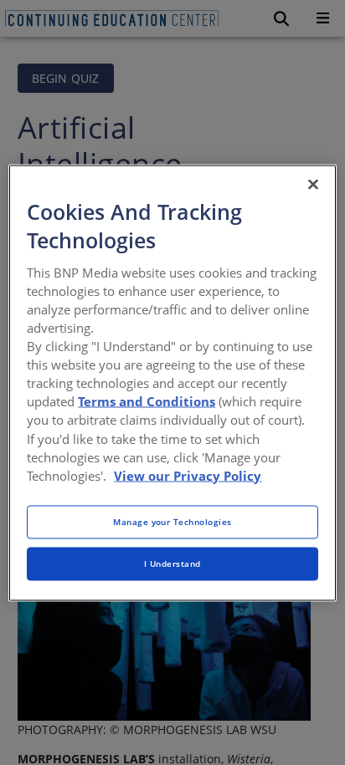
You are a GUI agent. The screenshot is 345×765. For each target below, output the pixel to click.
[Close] (313, 184)
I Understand (172, 563)
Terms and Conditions (146, 401)
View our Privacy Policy (187, 475)
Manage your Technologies (172, 521)
